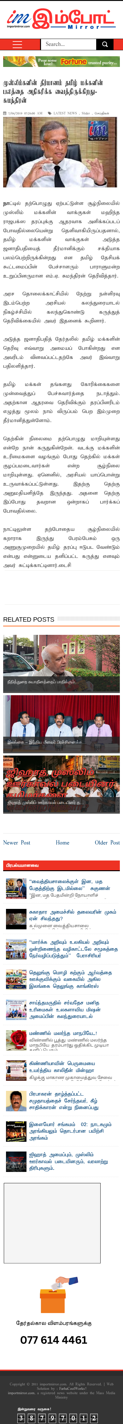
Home (62, 843)
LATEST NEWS (65, 114)
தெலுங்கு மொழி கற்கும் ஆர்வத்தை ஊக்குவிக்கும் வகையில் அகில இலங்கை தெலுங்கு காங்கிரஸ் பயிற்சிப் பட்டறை (70, 983)
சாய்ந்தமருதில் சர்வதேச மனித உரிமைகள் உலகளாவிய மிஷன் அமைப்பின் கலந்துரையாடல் (65, 1010)
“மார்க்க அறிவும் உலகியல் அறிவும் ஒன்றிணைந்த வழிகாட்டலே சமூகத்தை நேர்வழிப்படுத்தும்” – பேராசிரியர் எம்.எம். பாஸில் (73, 952)
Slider (86, 114)
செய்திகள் (102, 114)
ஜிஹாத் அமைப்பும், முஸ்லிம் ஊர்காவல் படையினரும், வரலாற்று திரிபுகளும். (68, 1162)
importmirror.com (21, 1393)
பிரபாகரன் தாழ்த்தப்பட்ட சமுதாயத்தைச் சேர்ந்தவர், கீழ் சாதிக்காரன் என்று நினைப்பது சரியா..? (64, 1104)
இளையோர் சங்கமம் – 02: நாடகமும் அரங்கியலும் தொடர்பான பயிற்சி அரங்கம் (70, 1131)
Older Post (107, 843)
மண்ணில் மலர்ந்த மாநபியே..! (63, 1034)
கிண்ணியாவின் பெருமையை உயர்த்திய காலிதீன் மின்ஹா (62, 1067)
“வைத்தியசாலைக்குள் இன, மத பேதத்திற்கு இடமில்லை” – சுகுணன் (69, 885)
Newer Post (16, 843)
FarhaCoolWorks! (72, 1389)
